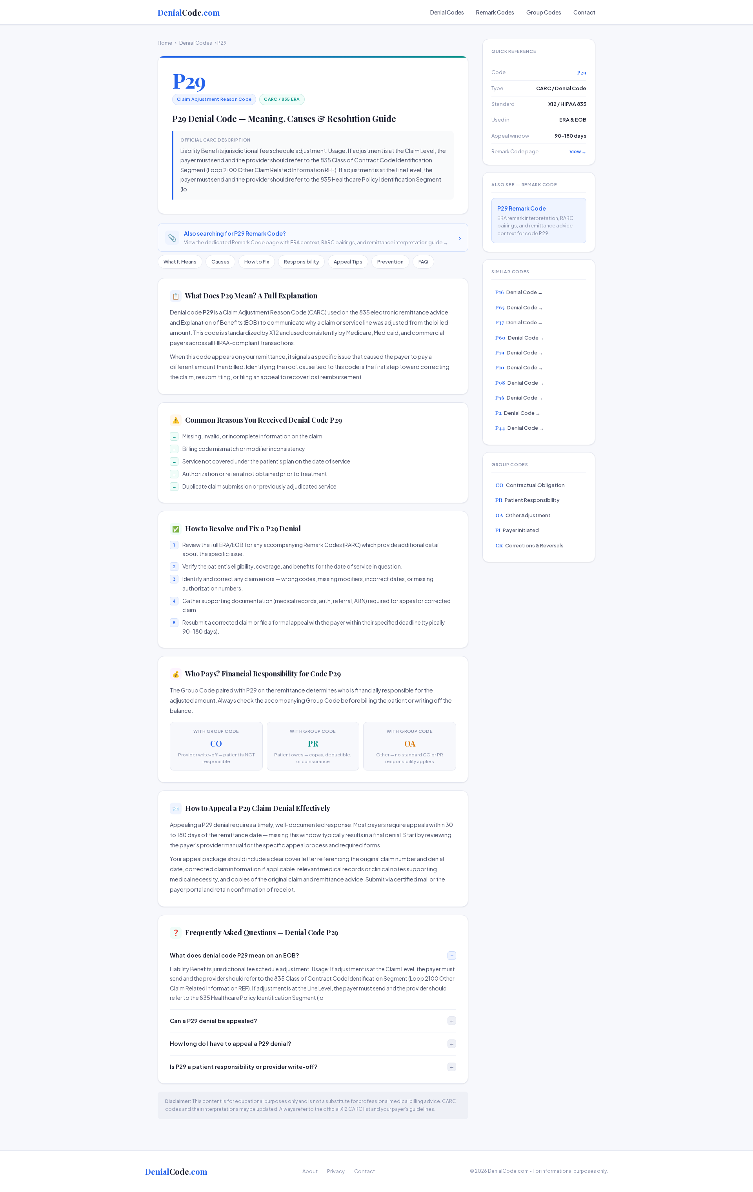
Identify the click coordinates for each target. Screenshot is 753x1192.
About (310, 1171)
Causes (220, 261)
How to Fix (256, 261)
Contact (584, 12)
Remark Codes (495, 12)
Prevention (390, 261)
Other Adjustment (523, 515)
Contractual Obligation (530, 485)
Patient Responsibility (527, 499)
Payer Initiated (517, 530)
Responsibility (301, 261)
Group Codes (543, 12)
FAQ (423, 261)
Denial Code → (519, 292)
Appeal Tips (348, 261)
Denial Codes (447, 12)
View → (577, 151)
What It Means (180, 261)
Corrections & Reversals (529, 545)
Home (165, 43)
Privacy (336, 1171)
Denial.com (189, 12)
